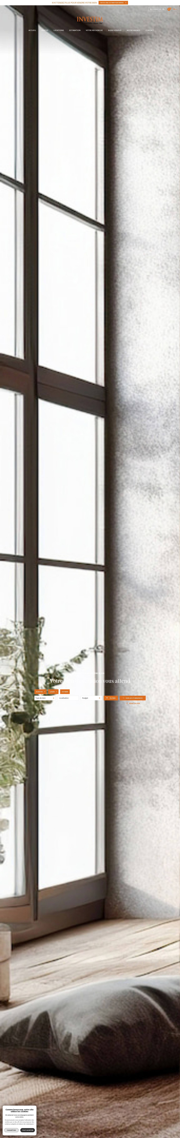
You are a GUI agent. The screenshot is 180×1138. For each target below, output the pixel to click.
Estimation (75, 30)
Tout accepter (27, 1130)
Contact (150, 30)
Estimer (65, 692)
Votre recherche (94, 30)
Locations (59, 30)
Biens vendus (114, 30)
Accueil (32, 30)
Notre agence (133, 30)
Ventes (44, 30)
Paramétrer (11, 1130)
